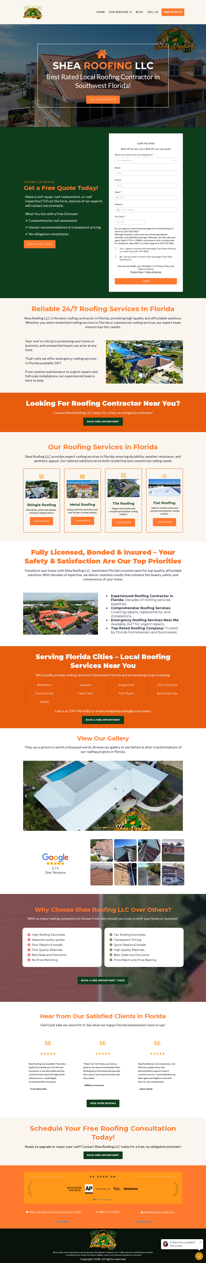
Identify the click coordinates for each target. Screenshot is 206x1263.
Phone (118, 180)
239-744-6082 (112, 1212)
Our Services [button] (119, 12)
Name (118, 168)
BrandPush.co (108, 1199)
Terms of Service (153, 272)
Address (119, 204)
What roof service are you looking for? (134, 155)
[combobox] (146, 160)
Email (118, 192)
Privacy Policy (136, 272)
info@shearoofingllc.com (122, 711)
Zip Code (120, 216)
